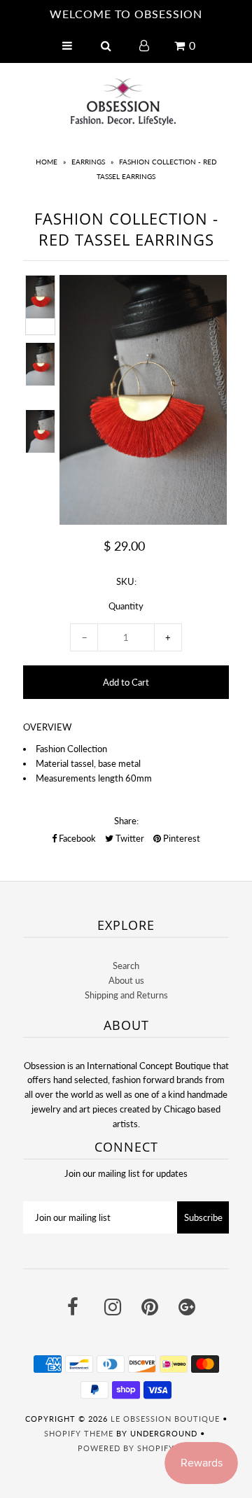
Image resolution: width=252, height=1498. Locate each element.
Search (126, 965)
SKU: (126, 581)
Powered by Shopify (126, 1448)
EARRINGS (88, 161)
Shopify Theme (78, 1433)
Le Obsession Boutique (165, 1418)
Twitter (128, 838)
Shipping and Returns (126, 995)
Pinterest (180, 838)
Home (46, 161)
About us (126, 980)
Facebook (76, 838)
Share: (126, 820)
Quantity (126, 606)
